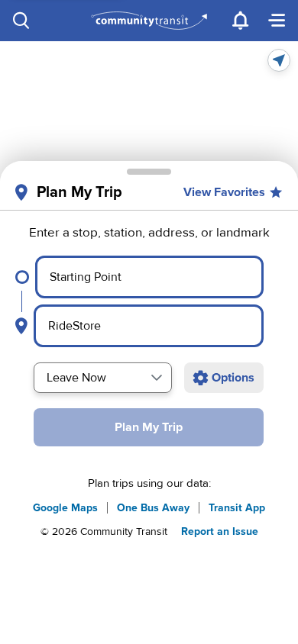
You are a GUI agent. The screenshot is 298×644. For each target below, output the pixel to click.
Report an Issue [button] (219, 531)
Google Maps (65, 508)
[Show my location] (278, 60)
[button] (156, 377)
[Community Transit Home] (149, 20)
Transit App (237, 508)
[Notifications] (240, 20)
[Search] (21, 20)
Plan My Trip (149, 427)
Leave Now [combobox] (76, 377)
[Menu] (276, 20)
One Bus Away (153, 508)
